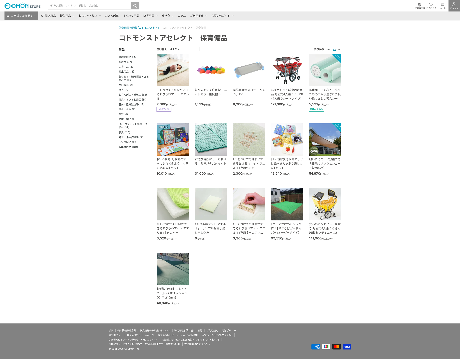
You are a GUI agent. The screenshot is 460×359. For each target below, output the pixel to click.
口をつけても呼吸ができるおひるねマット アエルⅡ (173, 94)
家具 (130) (124, 132)
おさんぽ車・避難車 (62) (133, 94)
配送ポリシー (229, 330)
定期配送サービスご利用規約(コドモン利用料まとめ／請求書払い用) (144, 344)
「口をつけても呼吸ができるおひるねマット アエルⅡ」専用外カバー (249, 163)
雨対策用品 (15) (127, 142)
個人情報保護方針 (126, 330)
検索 (111, 330)
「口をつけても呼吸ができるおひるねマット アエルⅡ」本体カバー (173, 228)
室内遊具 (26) (126, 84)
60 (339, 49)
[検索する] (135, 5)
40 (334, 49)
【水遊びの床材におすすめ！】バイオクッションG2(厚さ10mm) (172, 293)
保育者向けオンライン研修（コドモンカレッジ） (133, 339)
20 (328, 49)
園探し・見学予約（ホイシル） (217, 335)
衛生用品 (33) (126, 71)
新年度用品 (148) (128, 146)
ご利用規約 (212, 330)
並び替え (162, 49)
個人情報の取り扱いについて (155, 330)
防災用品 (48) (127, 66)
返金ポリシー (116, 335)
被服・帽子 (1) (127, 119)
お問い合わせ (134, 335)
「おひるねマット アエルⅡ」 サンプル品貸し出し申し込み (210, 228)
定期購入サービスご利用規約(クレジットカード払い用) (191, 339)
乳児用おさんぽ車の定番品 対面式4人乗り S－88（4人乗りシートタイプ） (287, 94)
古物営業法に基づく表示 (197, 344)
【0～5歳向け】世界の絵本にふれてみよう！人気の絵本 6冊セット (172, 163)
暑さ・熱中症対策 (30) (131, 137)
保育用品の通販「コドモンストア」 (139, 27)
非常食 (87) (125, 61)
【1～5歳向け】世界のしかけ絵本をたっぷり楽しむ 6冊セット (287, 163)
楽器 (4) (123, 114)
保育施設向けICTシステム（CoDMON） (178, 335)
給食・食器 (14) (127, 109)
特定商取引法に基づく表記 (188, 330)
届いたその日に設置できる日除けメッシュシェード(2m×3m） (325, 163)
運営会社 (149, 335)
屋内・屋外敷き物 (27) (131, 104)
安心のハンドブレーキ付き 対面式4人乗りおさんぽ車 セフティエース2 (325, 228)
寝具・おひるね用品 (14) (132, 99)
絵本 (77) (124, 89)
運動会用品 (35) (128, 57)
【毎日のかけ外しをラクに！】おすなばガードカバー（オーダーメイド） (286, 228)
